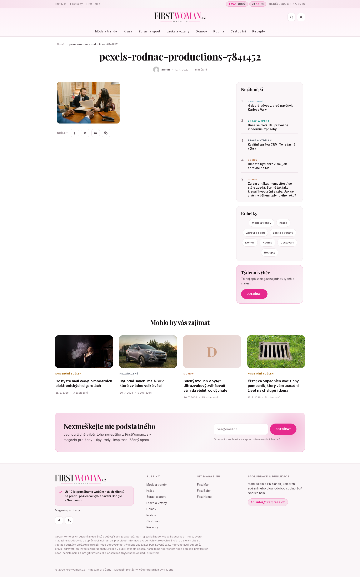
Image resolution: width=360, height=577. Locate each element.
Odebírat (254, 293)
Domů (61, 44)
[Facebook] (59, 520)
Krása (128, 31)
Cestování (238, 31)
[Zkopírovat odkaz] (106, 133)
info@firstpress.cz (270, 502)
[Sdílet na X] (85, 133)
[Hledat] (291, 17)
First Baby (76, 3)
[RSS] (69, 520)
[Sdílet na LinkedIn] (95, 133)
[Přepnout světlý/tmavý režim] (301, 17)
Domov (201, 31)
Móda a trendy (106, 31)
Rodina (218, 31)
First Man (60, 3)
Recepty (258, 31)
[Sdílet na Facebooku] (75, 133)
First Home (93, 3)
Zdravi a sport (149, 31)
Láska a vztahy (177, 31)
